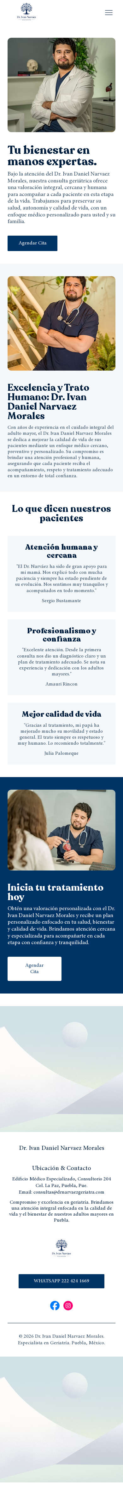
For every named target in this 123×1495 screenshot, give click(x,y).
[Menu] (108, 12)
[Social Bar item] (55, 1305)
